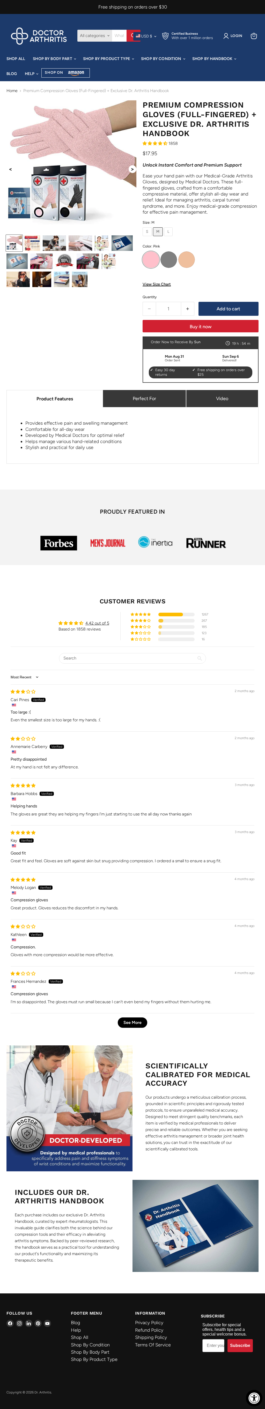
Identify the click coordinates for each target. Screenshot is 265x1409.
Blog (11, 73)
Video (222, 398)
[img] (23, 691)
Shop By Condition (161, 58)
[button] (155, 143)
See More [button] (132, 1022)
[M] (158, 237)
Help (30, 73)
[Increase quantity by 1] (187, 309)
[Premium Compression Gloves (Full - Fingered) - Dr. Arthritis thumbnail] (14, 243)
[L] (169, 237)
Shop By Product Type (107, 58)
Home (12, 90)
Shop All (15, 58)
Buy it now (200, 326)
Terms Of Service (153, 1345)
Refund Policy (149, 1330)
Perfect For (144, 398)
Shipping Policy (151, 1337)
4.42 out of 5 (97, 623)
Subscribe (240, 1345)
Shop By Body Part (53, 58)
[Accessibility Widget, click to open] (254, 1398)
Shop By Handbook (213, 58)
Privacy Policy (149, 1322)
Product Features (54, 399)
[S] (148, 237)
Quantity (150, 297)
